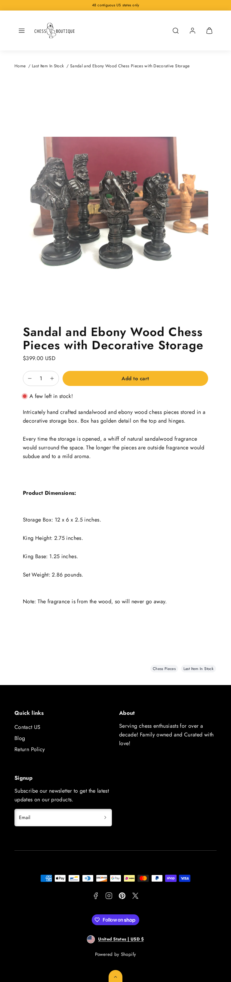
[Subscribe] (105, 817)
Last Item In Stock (48, 66)
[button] (21, 30)
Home (20, 66)
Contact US (27, 727)
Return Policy (29, 749)
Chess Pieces (164, 668)
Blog (19, 738)
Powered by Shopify (115, 954)
